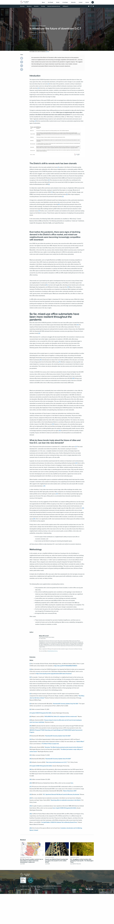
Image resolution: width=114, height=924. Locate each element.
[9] (63, 196)
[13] (68, 287)
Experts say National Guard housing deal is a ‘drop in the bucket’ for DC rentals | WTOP (56, 861)
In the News (65, 2)
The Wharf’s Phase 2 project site (50, 743)
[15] (39, 333)
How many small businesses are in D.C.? (56, 762)
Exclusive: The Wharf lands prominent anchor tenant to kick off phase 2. (64, 747)
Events (57, 2)
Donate (87, 2)
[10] (59, 204)
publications (32, 25)
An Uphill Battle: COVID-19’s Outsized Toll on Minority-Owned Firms (59, 822)
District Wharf (80, 741)
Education (36, 6)
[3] (35, 121)
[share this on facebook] (21, 62)
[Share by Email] (21, 65)
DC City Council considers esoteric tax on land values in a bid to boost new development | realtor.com (31, 861)
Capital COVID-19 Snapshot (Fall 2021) (41, 713)
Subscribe (73, 2)
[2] (38, 88)
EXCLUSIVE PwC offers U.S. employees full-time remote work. (61, 716)
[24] (57, 494)
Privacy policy (37, 889)
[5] (49, 180)
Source (47, 51)
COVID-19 (36, 25)
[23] (44, 486)
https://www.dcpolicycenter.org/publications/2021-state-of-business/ (54, 673)
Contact (80, 2)
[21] (76, 446)
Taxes (30, 857)
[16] (40, 360)
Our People (50, 2)
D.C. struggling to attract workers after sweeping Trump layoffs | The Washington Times (81, 861)
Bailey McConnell (44, 636)
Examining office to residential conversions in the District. (66, 800)
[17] (60, 362)
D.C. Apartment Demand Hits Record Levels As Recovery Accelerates (61, 794)
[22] (76, 463)
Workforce (29, 6)
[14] (78, 324)
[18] (73, 378)
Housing (43, 6)
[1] (48, 84)
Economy (22, 6)
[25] (83, 508)
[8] (66, 194)
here (72, 783)
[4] (58, 167)
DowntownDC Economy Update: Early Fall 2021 (65, 703)
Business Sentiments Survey (54, 6)
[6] (49, 184)
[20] (60, 430)
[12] (47, 285)
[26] (34, 519)
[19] (53, 424)
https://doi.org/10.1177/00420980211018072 (65, 665)
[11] (39, 211)
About (43, 2)
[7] (51, 192)
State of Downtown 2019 (69, 791)
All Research (65, 6)
